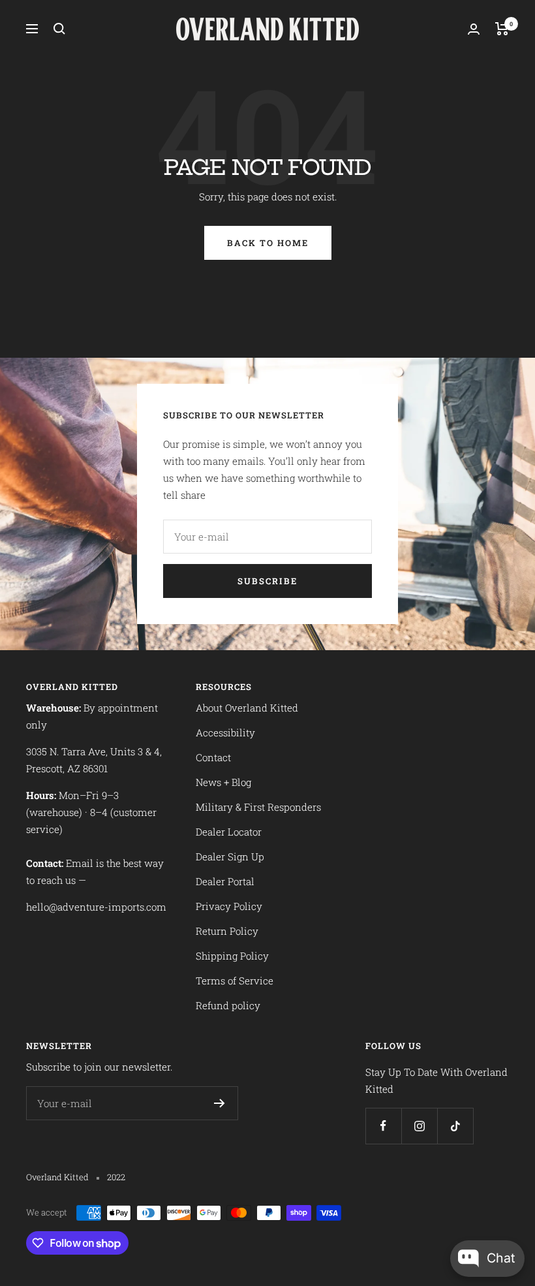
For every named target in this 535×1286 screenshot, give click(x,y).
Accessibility (225, 732)
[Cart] (502, 28)
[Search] (59, 29)
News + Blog (223, 782)
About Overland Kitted (247, 707)
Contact (213, 757)
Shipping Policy (232, 955)
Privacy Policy (229, 906)
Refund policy (228, 1005)
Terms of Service (234, 980)
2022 (116, 1177)
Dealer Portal (225, 881)
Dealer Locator (229, 831)
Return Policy (227, 930)
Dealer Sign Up (230, 856)
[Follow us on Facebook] (383, 1126)
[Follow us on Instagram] (419, 1126)
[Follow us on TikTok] (455, 1126)
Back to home (268, 243)
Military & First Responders (258, 806)
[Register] (219, 1103)
